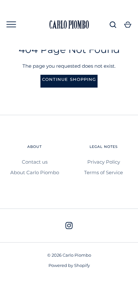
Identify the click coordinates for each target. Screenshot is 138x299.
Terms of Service (103, 172)
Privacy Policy (103, 162)
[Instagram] (69, 225)
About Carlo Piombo (34, 172)
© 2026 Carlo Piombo (69, 255)
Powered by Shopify (69, 265)
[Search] (113, 25)
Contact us (34, 162)
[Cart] (128, 25)
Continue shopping (69, 79)
